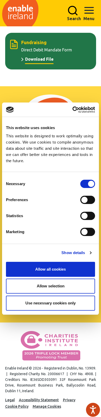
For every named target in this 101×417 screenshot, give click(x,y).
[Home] (49, 13)
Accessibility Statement (39, 400)
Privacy (69, 400)
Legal (10, 400)
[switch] (87, 200)
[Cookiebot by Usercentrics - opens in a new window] (72, 109)
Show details (73, 252)
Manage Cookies (47, 406)
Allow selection (50, 286)
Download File (39, 59)
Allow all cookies (50, 269)
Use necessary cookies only (50, 303)
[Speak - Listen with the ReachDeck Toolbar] (93, 410)
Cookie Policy (16, 406)
